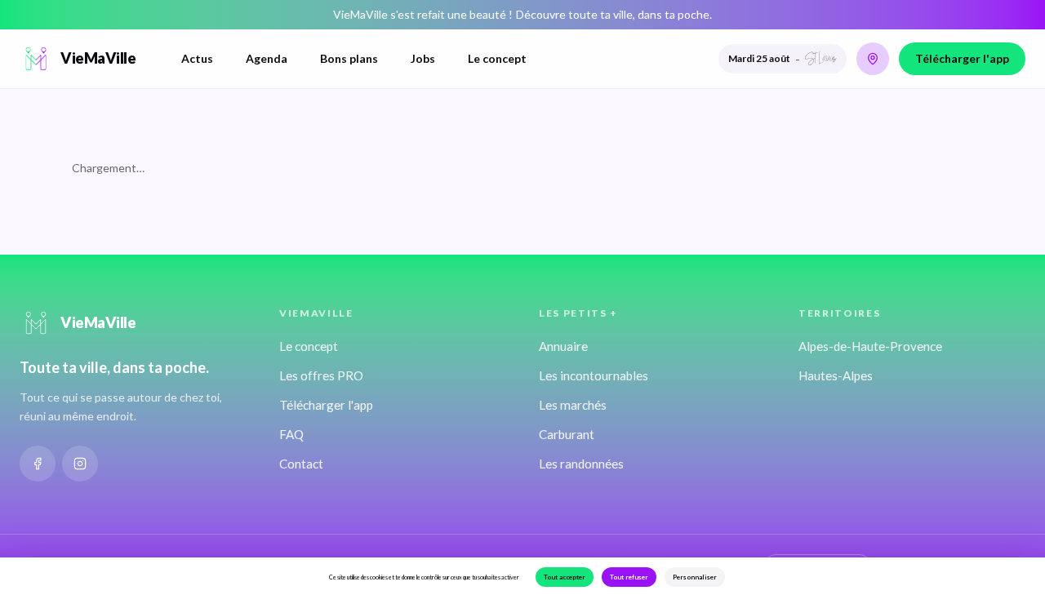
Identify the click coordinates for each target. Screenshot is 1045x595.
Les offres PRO (321, 375)
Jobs (423, 58)
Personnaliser (695, 577)
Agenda (266, 58)
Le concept (497, 58)
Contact (301, 463)
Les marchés (573, 404)
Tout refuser (629, 577)
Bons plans (349, 58)
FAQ (291, 434)
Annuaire (563, 346)
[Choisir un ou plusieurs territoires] (872, 58)
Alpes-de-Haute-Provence (870, 346)
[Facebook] (38, 464)
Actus (197, 58)
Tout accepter (564, 577)
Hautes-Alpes (835, 375)
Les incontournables (593, 375)
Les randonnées (581, 463)
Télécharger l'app (962, 58)
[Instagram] (80, 464)
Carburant (566, 434)
